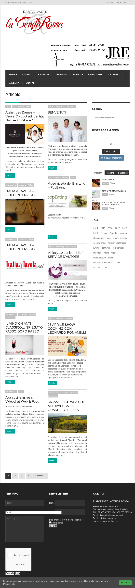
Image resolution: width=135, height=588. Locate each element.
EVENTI (75, 75)
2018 (124, 228)
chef (108, 238)
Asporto (113, 233)
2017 (117, 228)
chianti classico (120, 238)
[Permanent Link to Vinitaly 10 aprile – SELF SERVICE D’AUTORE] (67, 270)
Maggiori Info (9, 584)
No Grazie (125, 582)
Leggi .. (10, 175)
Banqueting (59, 247)
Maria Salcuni (99, 258)
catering (123, 233)
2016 (51, 319)
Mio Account (120, 2)
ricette (117, 263)
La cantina (23, 314)
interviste (97, 253)
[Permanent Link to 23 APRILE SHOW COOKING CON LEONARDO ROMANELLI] (67, 346)
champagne (98, 238)
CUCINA (26, 74)
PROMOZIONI (95, 74)
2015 (103, 228)
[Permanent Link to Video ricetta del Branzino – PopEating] (67, 201)
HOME (10, 75)
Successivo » (40, 476)
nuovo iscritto (57, 523)
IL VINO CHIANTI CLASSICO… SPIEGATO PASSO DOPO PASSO (24, 327)
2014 (95, 228)
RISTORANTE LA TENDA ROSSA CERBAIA (113, 204)
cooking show (99, 243)
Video (73, 177)
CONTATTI (31, 83)
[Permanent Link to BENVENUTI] (67, 129)
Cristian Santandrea (117, 243)
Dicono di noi (18, 106)
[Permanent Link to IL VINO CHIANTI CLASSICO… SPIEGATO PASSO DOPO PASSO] (24, 345)
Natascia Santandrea (102, 263)
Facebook (123, 173)
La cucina (71, 106)
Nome (52, 503)
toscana (96, 268)
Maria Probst (109, 253)
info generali (118, 248)
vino (105, 268)
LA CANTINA (41, 75)
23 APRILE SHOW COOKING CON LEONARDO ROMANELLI (67, 328)
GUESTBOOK (108, 180)
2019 (8, 106)
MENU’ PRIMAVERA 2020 (114, 191)
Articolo (104, 233)
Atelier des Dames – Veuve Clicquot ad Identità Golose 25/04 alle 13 (24, 116)
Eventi (27, 106)
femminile (106, 248)
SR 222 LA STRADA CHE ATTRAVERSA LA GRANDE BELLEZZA (66, 406)
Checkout (109, 2)
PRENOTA (61, 74)
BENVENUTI (57, 112)
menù (110, 258)
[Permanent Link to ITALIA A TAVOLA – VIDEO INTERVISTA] (24, 212)
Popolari (98, 173)
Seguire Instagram (113, 158)
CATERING (113, 74)
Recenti (110, 173)
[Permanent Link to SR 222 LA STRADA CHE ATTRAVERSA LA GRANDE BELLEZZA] (67, 423)
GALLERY (12, 84)
